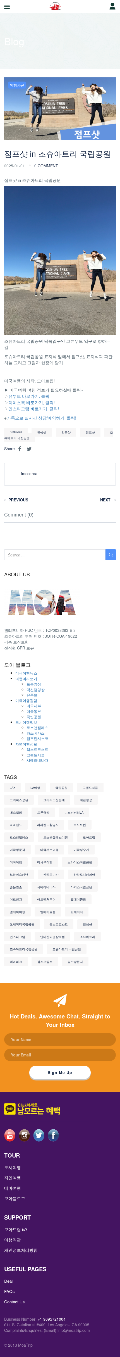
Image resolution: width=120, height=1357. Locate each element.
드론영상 (34, 684)
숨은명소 (16, 887)
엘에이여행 (17, 912)
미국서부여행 (49, 849)
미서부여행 (44, 862)
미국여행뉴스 (26, 673)
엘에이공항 (78, 899)
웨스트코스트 (37, 749)
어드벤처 (16, 899)
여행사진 (17, 85)
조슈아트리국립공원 (23, 949)
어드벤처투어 (46, 899)
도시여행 (12, 1167)
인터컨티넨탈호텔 (52, 936)
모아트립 (89, 837)
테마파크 (16, 961)
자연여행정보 (26, 744)
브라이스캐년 (19, 874)
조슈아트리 (87, 936)
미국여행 (16, 432)
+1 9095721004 (52, 1319)
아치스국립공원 (81, 887)
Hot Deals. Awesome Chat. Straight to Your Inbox (60, 1020)
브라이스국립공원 (80, 862)
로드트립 (80, 824)
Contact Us (14, 1301)
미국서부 (34, 705)
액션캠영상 (36, 689)
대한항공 (86, 799)
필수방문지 (75, 961)
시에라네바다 (37, 760)
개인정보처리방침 (21, 1250)
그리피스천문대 (54, 799)
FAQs (9, 1291)
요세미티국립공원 (22, 924)
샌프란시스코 (37, 738)
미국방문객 (17, 849)
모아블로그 (14, 1198)
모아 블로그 (17, 665)
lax (12, 787)
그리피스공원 (19, 799)
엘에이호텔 (48, 912)
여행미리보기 (26, 678)
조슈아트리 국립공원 (66, 949)
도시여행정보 (26, 722)
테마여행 (12, 1188)
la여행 (35, 787)
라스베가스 (36, 733)
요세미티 (77, 912)
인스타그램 (17, 936)
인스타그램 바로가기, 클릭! (33, 408)
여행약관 (12, 1239)
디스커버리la (73, 812)
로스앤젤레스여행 (55, 837)
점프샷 (90, 432)
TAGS (10, 777)
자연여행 (12, 1177)
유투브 (32, 694)
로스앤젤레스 (37, 727)
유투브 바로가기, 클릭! (29, 396)
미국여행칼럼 (26, 700)
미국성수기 (81, 849)
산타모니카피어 (84, 874)
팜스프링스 (44, 961)
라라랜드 (16, 824)
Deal (8, 1281)
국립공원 (34, 716)
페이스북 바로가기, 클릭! (31, 402)
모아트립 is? (15, 1229)
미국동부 (34, 711)
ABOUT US (17, 574)
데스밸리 (16, 812)
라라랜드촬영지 (48, 824)
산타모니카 (51, 874)
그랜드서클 (36, 755)
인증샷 (66, 432)
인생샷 (41, 432)
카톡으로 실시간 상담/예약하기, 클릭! (41, 418)
